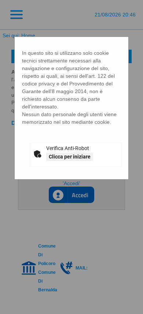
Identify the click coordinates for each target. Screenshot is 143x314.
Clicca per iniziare (70, 157)
